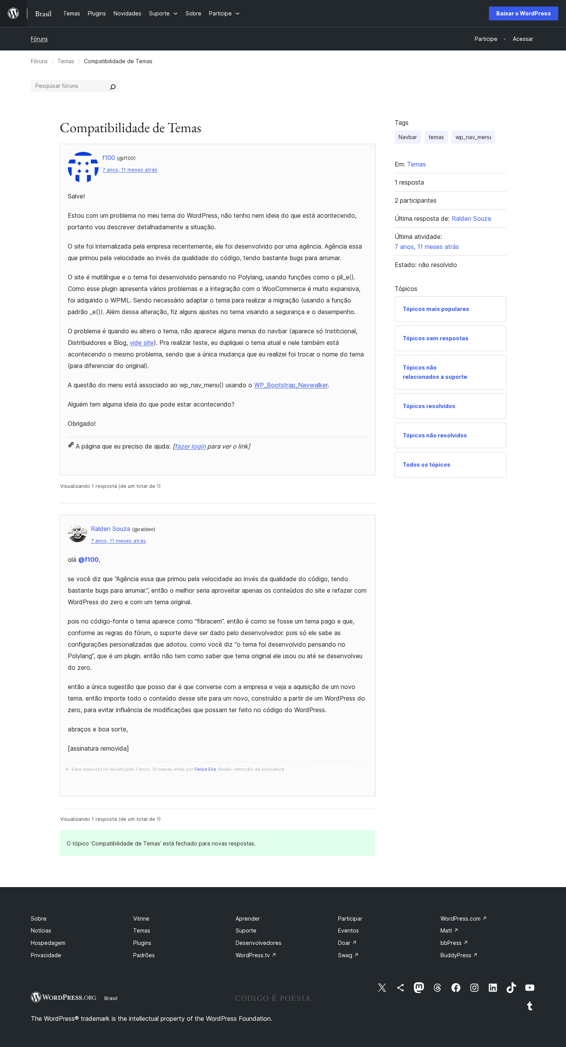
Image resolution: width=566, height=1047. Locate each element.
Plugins (142, 942)
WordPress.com (463, 918)
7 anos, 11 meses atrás (129, 170)
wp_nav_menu (473, 137)
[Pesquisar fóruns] (112, 86)
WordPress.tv (256, 955)
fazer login (190, 446)
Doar (347, 942)
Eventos (348, 930)
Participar (350, 918)
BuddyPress (459, 955)
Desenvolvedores (258, 942)
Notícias (41, 930)
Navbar (408, 137)
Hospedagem (48, 942)
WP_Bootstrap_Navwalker (291, 385)
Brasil (110, 998)
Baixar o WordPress (523, 13)
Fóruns (39, 38)
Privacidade (46, 955)
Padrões (144, 955)
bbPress (454, 942)
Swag (348, 955)
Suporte (246, 930)
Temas (65, 61)
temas (436, 137)
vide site (142, 342)
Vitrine (141, 918)
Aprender (248, 918)
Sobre (39, 918)
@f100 (88, 559)
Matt (449, 930)
